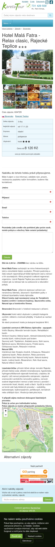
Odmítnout (26, 540)
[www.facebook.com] (51, 2)
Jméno (5, 187)
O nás (32, 1)
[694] (46, 105)
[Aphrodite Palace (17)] (21, 105)
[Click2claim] (36, 480)
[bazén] (46, 97)
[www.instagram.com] (47, 2)
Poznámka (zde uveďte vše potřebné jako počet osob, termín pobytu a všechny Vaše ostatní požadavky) (26, 229)
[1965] (34, 97)
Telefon (5, 217)
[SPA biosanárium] (21, 88)
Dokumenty (40, 1)
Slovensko (8, 116)
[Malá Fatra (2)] (27, 67)
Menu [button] (6, 23)
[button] (27, 426)
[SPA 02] (46, 88)
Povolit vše (16, 536)
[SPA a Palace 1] (34, 105)
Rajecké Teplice (22, 116)
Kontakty (25, 1)
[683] (9, 97)
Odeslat (7, 257)
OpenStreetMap (7, 451)
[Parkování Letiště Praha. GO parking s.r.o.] (34, 473)
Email (4, 207)
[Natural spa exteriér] (9, 105)
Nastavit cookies (35, 536)
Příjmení (5, 197)
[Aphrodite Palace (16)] (34, 88)
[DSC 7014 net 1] (21, 97)
